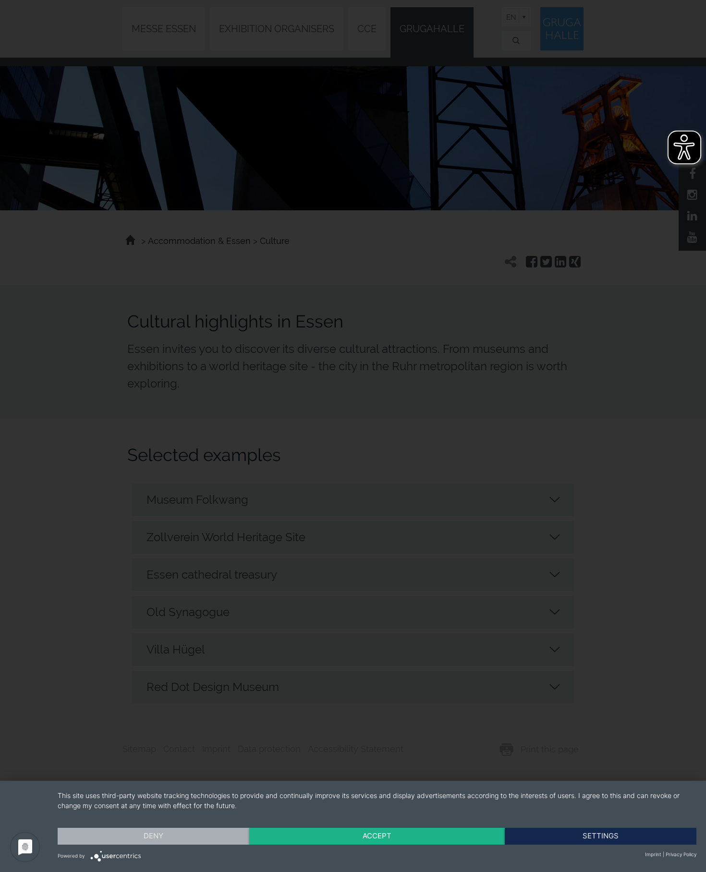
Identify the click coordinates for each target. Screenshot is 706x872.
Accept (377, 835)
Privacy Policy (681, 854)
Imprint (653, 854)
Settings (601, 835)
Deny (153, 835)
